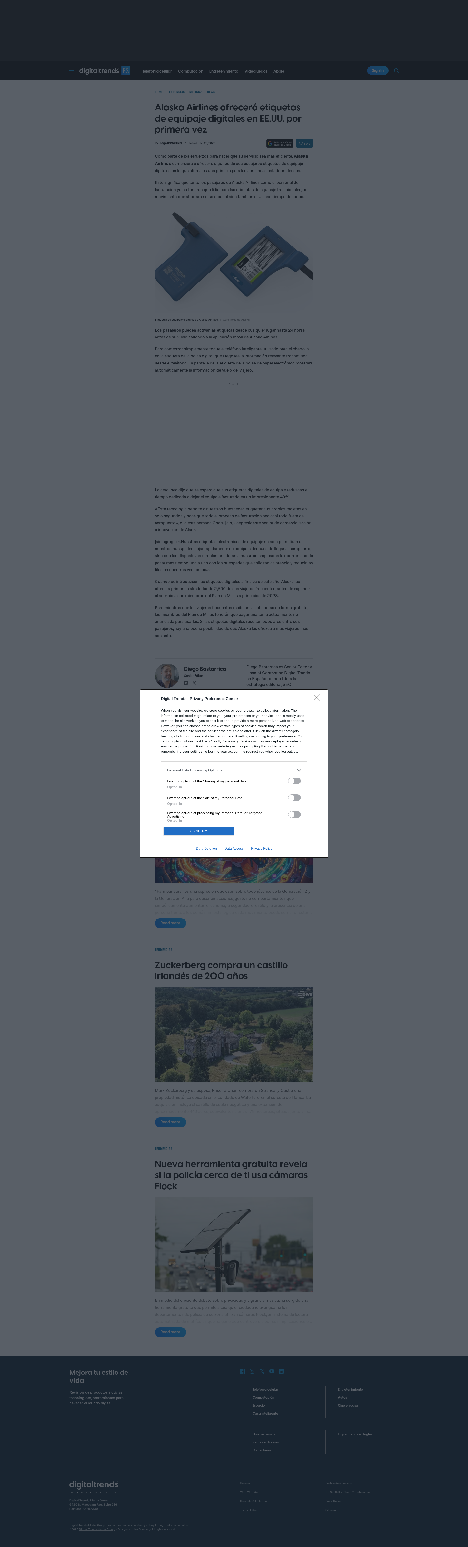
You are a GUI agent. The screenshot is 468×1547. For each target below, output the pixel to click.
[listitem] (234, 770)
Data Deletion (206, 848)
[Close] (318, 699)
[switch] (294, 781)
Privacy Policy (261, 848)
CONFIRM (199, 831)
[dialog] (234, 774)
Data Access (234, 848)
